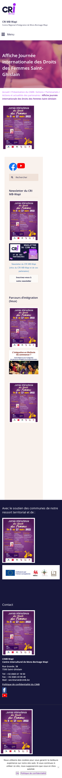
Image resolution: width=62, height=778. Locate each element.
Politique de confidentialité (33, 773)
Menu (10, 34)
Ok (17, 773)
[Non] (58, 767)
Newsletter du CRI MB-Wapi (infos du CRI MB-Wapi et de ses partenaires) (23, 267)
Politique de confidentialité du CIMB (21, 684)
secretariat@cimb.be (19, 679)
